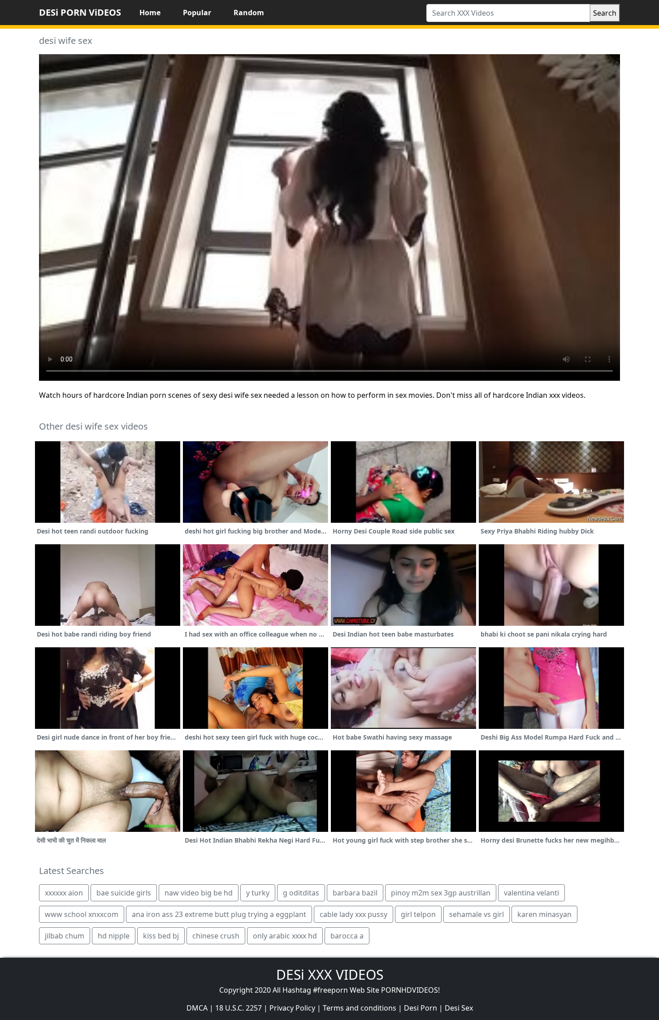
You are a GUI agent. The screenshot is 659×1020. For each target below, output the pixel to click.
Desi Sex (459, 1008)
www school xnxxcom (81, 914)
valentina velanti (531, 893)
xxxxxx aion (64, 893)
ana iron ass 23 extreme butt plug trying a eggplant (219, 914)
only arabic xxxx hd (285, 936)
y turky (257, 893)
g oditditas (301, 893)
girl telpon (418, 914)
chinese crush (215, 936)
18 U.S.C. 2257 (238, 1008)
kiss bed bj (161, 936)
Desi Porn (420, 1008)
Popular (197, 12)
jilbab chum (64, 936)
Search (604, 13)
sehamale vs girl (476, 914)
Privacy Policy (292, 1008)
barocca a (347, 936)
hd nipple (114, 936)
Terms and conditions (359, 1008)
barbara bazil (355, 893)
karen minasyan (544, 914)
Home (149, 12)
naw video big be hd (199, 893)
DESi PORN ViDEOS (80, 12)
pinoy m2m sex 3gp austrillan (440, 893)
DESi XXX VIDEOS (329, 974)
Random (249, 12)
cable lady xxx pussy (353, 914)
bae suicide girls (123, 893)
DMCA (197, 1008)
